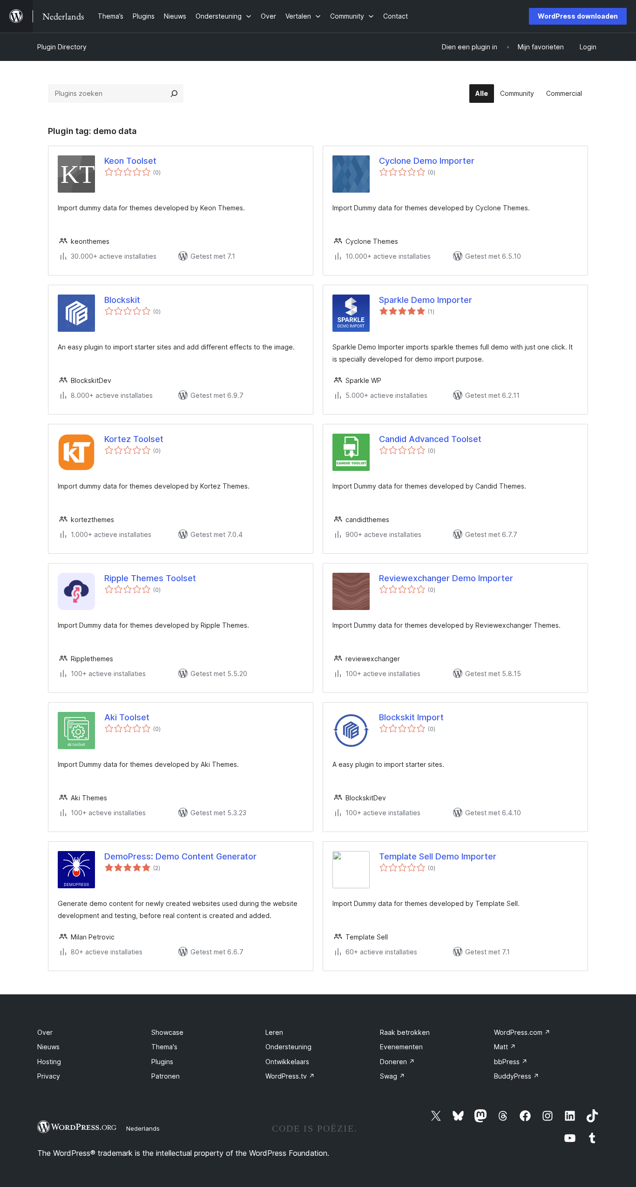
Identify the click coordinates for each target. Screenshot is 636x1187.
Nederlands (143, 1128)
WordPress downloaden (578, 16)
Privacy (48, 1076)
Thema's (164, 1047)
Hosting (49, 1062)
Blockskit (122, 300)
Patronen (165, 1076)
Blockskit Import (411, 717)
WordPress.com (522, 1032)
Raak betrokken (405, 1032)
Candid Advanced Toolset (430, 439)
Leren (274, 1032)
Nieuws (48, 1047)
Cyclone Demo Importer (426, 161)
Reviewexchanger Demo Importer (446, 578)
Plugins (162, 1062)
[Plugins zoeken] (174, 93)
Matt (505, 1047)
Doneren (397, 1062)
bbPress (511, 1062)
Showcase (167, 1032)
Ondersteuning (288, 1047)
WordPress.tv (290, 1076)
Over (45, 1032)
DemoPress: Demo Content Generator (180, 856)
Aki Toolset (126, 717)
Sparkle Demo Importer (425, 300)
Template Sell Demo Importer (437, 856)
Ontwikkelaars (287, 1062)
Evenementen (401, 1047)
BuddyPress (516, 1076)
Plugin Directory (62, 47)
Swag (392, 1076)
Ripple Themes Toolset (150, 578)
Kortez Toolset (133, 439)
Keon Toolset (130, 161)
